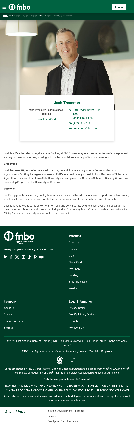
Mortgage (74, 268)
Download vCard (46, 119)
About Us (9, 308)
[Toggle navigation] (4, 7)
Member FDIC (77, 327)
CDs (71, 255)
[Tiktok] (29, 257)
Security (73, 321)
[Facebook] (11, 257)
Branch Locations (14, 321)
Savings (73, 249)
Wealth (73, 288)
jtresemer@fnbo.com (85, 128)
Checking (74, 242)
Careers (8, 314)
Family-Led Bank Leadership (63, 421)
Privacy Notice (77, 308)
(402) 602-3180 (81, 123)
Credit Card (75, 262)
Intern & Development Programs (65, 410)
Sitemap (9, 327)
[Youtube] (41, 257)
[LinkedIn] (5, 257)
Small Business (78, 281)
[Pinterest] (35, 257)
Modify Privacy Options (82, 314)
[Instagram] (23, 257)
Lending (73, 275)
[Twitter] (17, 257)
